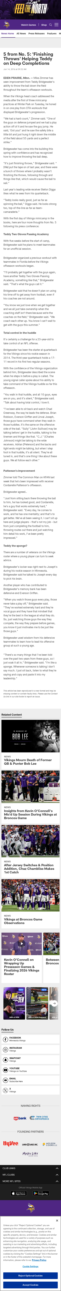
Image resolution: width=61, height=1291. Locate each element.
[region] (30, 1253)
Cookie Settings (31, 1266)
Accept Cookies (30, 1285)
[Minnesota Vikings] (30, 1208)
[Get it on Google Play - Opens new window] (41, 1195)
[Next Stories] (54, 1003)
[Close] (57, 1220)
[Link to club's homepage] (6, 23)
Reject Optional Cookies (30, 1275)
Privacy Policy (39, 1260)
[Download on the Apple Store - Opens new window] (18, 1193)
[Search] (50, 25)
